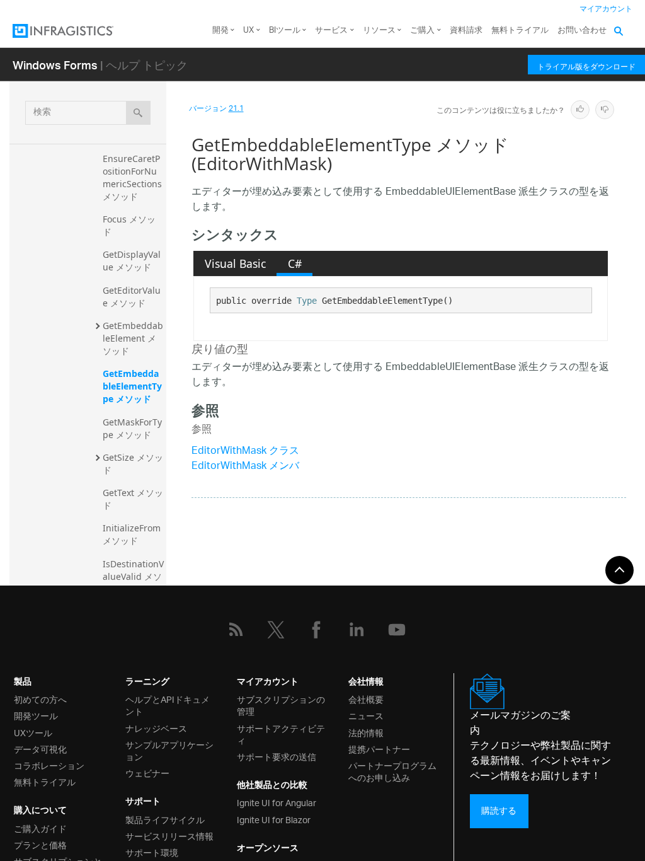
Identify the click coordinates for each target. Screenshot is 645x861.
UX (248, 30)
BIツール (284, 30)
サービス (331, 30)
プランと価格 (40, 844)
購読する (499, 811)
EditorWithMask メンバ (245, 466)
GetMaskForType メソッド (132, 428)
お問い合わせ (582, 30)
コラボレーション (49, 765)
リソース (379, 30)
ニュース (366, 715)
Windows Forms (55, 64)
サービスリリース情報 (169, 835)
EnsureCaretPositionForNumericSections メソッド (133, 177)
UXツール (33, 732)
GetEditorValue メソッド (132, 296)
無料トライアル (520, 30)
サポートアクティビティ (281, 734)
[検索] (138, 113)
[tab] (235, 263)
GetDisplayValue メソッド (132, 260)
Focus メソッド (129, 225)
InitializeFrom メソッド (133, 534)
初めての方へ (40, 699)
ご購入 (422, 30)
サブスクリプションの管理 (281, 705)
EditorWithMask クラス (245, 451)
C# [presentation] (295, 263)
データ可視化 (40, 748)
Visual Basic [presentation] (235, 263)
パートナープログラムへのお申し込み (392, 771)
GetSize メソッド (133, 463)
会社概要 (366, 699)
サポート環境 (151, 852)
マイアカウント (605, 9)
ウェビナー (147, 772)
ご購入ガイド (40, 828)
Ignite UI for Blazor (274, 819)
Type (307, 301)
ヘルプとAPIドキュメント (167, 705)
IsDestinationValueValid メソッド (133, 576)
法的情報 (366, 732)
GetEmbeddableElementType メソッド (132, 386)
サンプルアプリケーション (169, 750)
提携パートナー (379, 748)
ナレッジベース (156, 728)
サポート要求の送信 (276, 756)
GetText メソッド (133, 499)
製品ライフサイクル (165, 819)
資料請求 (466, 30)
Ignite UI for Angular (276, 802)
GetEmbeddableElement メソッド (133, 338)
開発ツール (36, 715)
